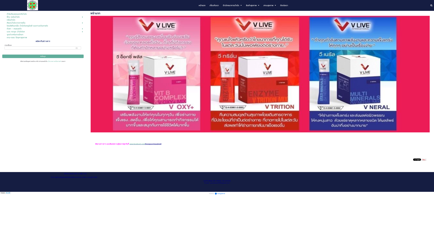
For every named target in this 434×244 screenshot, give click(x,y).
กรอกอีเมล (8, 45)
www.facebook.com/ (137, 144)
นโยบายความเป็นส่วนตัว (54, 61)
